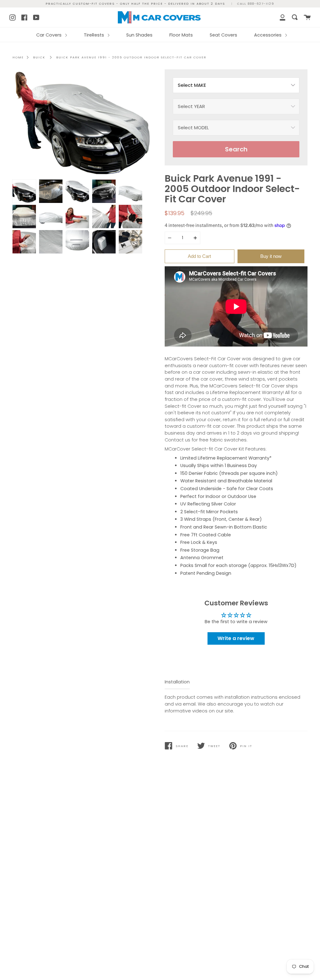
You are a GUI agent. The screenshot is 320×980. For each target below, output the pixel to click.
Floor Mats (181, 35)
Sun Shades (139, 35)
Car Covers (49, 35)
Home (18, 57)
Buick (39, 57)
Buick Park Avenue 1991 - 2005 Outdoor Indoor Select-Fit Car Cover (131, 57)
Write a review (236, 638)
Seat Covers (223, 35)
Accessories (268, 35)
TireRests (94, 35)
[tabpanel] (83, 122)
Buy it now (271, 256)
